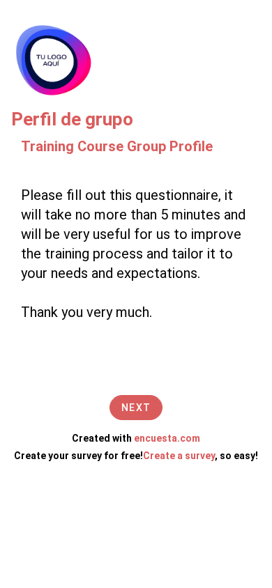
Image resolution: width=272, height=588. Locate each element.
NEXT (136, 407)
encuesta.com (167, 438)
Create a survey (179, 455)
